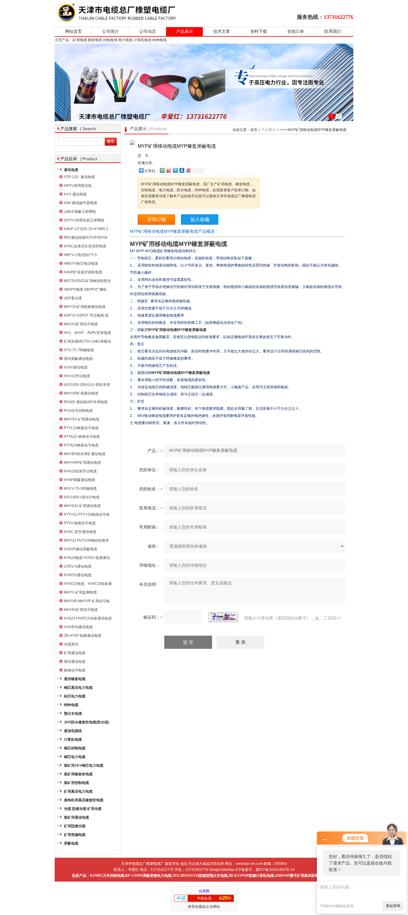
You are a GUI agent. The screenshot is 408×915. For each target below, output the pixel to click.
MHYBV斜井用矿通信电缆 (84, 454)
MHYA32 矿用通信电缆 (82, 506)
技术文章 (221, 31)
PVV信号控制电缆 (78, 411)
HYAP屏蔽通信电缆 (79, 480)
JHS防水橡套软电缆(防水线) (86, 722)
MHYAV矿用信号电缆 (81, 610)
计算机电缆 (73, 739)
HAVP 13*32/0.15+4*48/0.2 (86, 229)
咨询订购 (156, 219)
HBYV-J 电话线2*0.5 (80, 255)
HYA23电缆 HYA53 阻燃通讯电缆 (87, 558)
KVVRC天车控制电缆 (107, 876)
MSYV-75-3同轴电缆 (80, 488)
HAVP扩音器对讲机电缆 (83, 272)
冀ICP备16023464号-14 (275, 870)
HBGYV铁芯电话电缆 (81, 263)
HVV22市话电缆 (77, 376)
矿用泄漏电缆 (74, 835)
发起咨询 (393, 906)
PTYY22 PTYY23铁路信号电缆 (87, 515)
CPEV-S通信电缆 (77, 566)
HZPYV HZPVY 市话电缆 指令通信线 (86, 316)
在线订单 (295, 31)
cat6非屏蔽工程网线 (80, 212)
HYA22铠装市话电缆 (80, 471)
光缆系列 (71, 644)
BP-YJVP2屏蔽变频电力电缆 (148, 876)
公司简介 (110, 31)
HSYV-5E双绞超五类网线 (84, 220)
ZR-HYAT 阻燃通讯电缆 (82, 636)
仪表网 (204, 891)
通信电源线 (73, 731)
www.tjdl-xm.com (249, 864)
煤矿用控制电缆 (76, 783)
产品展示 (184, 31)
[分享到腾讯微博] (175, 170)
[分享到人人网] (181, 170)
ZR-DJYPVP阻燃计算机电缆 (251, 876)
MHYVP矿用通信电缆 (81, 393)
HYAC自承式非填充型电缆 (85, 246)
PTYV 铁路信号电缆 (80, 523)
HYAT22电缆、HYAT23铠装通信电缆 (88, 584)
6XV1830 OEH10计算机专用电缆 (87, 385)
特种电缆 (71, 705)
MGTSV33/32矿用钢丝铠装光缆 (87, 281)
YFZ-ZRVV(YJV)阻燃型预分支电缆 (200, 876)
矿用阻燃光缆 (74, 826)
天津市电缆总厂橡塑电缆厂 (124, 12)
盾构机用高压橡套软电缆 (83, 800)
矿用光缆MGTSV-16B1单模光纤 (87, 342)
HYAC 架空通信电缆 (80, 532)
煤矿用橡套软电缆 (78, 774)
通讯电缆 (71, 170)
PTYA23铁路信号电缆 (81, 445)
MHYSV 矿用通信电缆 (81, 419)
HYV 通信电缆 (75, 194)
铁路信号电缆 (74, 670)
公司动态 (147, 31)
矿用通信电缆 (74, 653)
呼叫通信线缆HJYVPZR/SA (86, 237)
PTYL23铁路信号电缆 (81, 428)
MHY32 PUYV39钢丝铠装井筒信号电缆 (86, 541)
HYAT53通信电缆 (77, 575)
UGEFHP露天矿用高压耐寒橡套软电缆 (305, 876)
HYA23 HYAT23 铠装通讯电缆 (88, 618)
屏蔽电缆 (71, 843)
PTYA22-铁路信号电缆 (82, 437)
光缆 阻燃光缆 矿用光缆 (83, 809)
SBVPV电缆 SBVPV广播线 (85, 289)
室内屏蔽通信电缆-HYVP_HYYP (79, 359)
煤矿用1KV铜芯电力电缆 (83, 765)
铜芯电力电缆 (74, 757)
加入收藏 (199, 219)
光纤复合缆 (73, 298)
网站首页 (73, 31)
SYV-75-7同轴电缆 (79, 350)
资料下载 (258, 31)
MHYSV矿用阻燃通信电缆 (84, 307)
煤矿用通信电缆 (76, 817)
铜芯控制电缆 (74, 748)
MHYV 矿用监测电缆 (80, 592)
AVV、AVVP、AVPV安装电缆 (87, 333)
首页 (253, 130)
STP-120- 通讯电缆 (79, 177)
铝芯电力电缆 (74, 696)
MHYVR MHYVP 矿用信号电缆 (87, 602)
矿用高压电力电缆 (78, 791)
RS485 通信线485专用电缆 (86, 402)
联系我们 (332, 31)
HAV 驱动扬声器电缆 (80, 203)
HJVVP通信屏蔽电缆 (80, 549)
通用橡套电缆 (74, 679)
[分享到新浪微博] (168, 170)
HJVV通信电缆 (76, 367)
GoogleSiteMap (221, 870)
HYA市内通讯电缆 (78, 627)
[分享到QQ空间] (162, 170)
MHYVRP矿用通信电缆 (82, 462)
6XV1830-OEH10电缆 (81, 497)
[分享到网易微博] (188, 170)
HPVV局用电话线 (78, 186)
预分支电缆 (73, 713)
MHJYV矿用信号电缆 (81, 324)
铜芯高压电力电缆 (78, 688)
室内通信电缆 (74, 662)
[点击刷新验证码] (223, 617)
